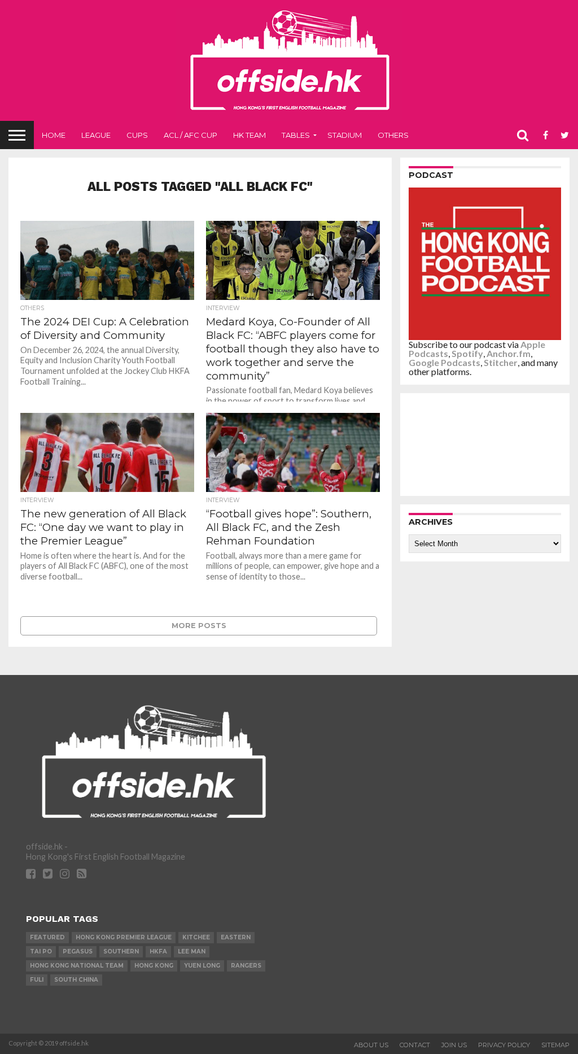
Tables (296, 135)
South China (76, 979)
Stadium (344, 135)
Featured (47, 937)
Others (393, 135)
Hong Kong (153, 965)
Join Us (454, 1045)
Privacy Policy (504, 1045)
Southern (121, 951)
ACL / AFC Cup (190, 135)
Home (53, 135)
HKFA (158, 951)
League (96, 135)
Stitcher (501, 362)
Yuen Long (202, 965)
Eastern (236, 937)
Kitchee (196, 937)
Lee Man (191, 951)
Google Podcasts (444, 362)
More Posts (199, 625)
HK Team (249, 135)
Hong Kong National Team (77, 965)
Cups (137, 135)
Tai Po (41, 951)
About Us (371, 1045)
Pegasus (78, 951)
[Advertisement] (488, 444)
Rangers (246, 965)
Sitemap (555, 1045)
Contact (415, 1045)
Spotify (467, 353)
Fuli (36, 979)
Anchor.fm (509, 353)
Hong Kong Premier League (124, 937)
